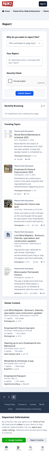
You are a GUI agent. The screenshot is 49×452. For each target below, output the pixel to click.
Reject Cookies (37, 440)
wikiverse (17, 293)
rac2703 (7, 378)
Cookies (33, 404)
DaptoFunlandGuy (21, 243)
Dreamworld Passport (15, 375)
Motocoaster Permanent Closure (26, 273)
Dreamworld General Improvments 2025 (24, 171)
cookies (19, 424)
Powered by (28, 409)
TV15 (16, 140)
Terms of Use (38, 421)
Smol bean (18, 209)
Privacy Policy (10, 404)
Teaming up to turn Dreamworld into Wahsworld (22, 344)
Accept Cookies (15, 440)
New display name (11, 348)
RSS (42, 404)
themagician (19, 175)
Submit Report (24, 93)
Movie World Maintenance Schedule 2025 (27, 136)
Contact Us (22, 404)
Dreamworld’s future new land (27, 205)
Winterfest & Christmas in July (18, 360)
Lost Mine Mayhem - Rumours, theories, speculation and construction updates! (29, 238)
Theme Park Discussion (23, 131)
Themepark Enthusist (22, 156)
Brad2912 (8, 369)
